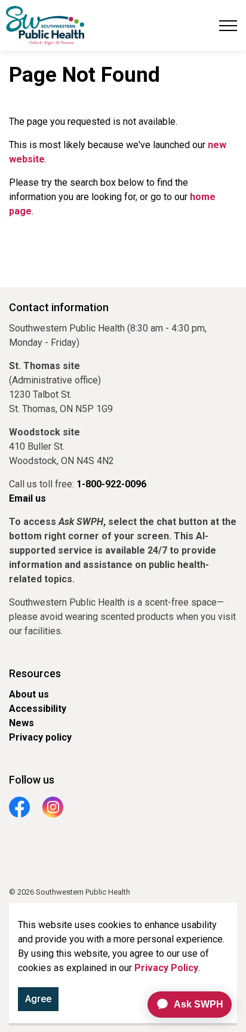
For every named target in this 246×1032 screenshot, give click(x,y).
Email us (27, 498)
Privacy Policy (166, 967)
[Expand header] (228, 25)
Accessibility (37, 708)
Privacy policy (40, 737)
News (21, 723)
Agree (38, 999)
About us (29, 694)
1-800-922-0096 (111, 484)
